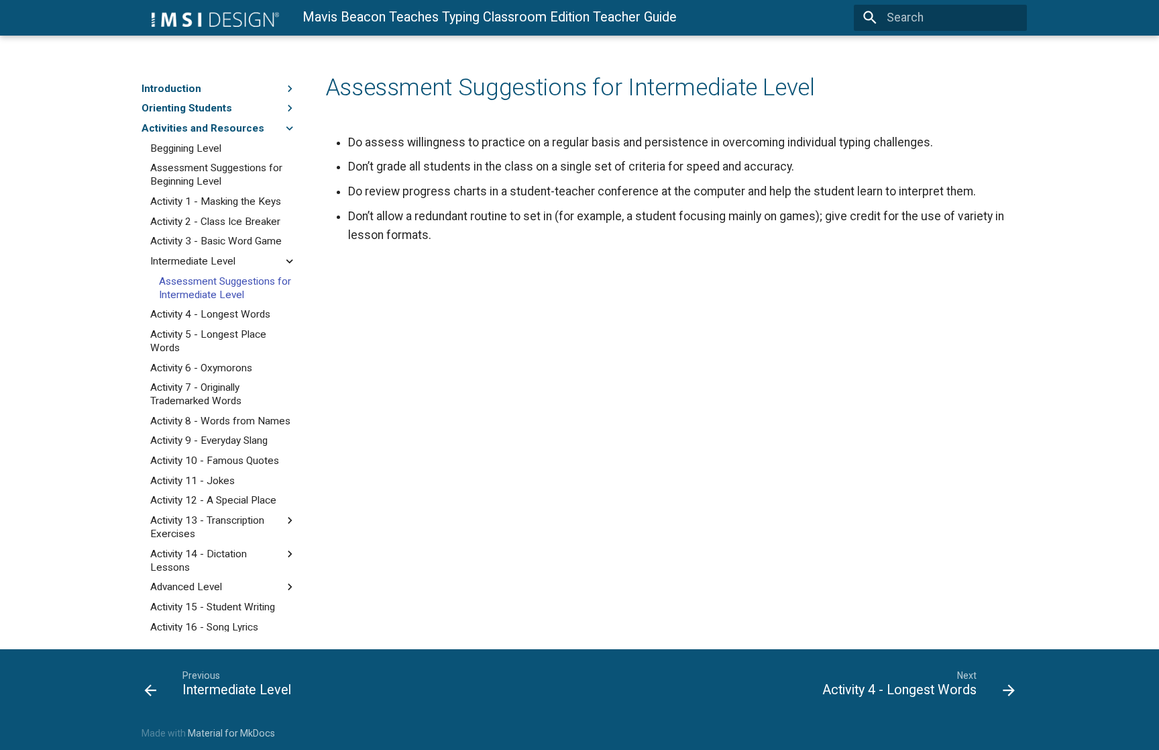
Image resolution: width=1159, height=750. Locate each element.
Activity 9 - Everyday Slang (209, 440)
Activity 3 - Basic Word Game (216, 241)
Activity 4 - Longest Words (210, 314)
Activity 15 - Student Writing (212, 607)
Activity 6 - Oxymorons (201, 368)
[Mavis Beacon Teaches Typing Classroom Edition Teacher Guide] (210, 17)
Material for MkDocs (231, 733)
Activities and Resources (203, 128)
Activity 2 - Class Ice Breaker (215, 222)
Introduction (171, 89)
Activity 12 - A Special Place (213, 500)
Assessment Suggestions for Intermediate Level (225, 288)
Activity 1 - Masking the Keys (215, 201)
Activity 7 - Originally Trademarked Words (195, 394)
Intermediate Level (192, 261)
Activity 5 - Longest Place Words (208, 341)
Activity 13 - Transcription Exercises (207, 527)
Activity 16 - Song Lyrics (204, 627)
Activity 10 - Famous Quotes (214, 461)
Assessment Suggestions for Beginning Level (216, 174)
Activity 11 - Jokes (192, 481)
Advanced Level (186, 587)
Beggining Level (185, 148)
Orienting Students (187, 108)
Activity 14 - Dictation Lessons (198, 560)
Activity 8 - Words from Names (220, 421)
